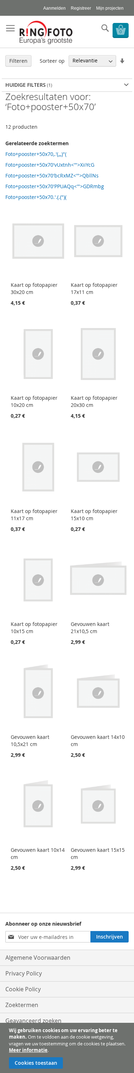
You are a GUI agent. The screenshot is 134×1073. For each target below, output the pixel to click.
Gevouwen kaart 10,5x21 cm (30, 740)
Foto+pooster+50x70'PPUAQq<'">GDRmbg (54, 186)
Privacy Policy (23, 973)
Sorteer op (52, 60)
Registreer (81, 8)
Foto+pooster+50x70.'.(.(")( (35, 197)
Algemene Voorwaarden (37, 958)
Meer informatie (28, 1050)
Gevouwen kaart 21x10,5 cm (90, 628)
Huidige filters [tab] (25, 84)
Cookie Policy (23, 989)
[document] (68, 1048)
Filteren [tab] (18, 60)
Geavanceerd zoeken (33, 1021)
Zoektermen (21, 1005)
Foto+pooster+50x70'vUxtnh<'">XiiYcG (49, 164)
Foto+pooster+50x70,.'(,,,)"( (35, 154)
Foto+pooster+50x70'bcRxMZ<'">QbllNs (52, 175)
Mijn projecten (110, 8)
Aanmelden (54, 8)
